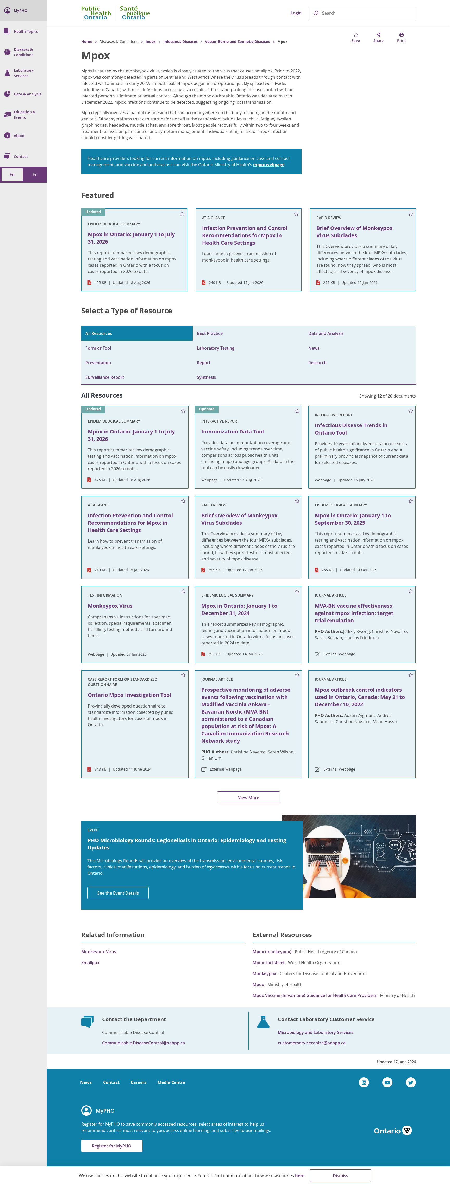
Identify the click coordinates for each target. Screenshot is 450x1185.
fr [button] (35, 174)
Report (203, 362)
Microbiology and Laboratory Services (315, 1032)
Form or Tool (98, 348)
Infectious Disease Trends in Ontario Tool (351, 429)
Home (86, 41)
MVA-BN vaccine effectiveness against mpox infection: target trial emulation (354, 613)
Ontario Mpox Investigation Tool (129, 694)
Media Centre (171, 1082)
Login (296, 13)
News (314, 348)
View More (248, 798)
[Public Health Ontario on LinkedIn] (364, 1082)
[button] (316, 13)
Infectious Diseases (180, 41)
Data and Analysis (326, 333)
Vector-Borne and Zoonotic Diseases (237, 41)
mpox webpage (268, 164)
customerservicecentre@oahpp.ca (312, 1043)
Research (317, 362)
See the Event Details (118, 893)
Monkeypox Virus (110, 605)
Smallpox (90, 962)
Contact (111, 1082)
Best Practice (210, 333)
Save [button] (356, 40)
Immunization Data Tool (232, 431)
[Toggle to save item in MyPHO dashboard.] (182, 214)
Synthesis (206, 377)
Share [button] (378, 40)
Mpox (95, 55)
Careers (138, 1082)
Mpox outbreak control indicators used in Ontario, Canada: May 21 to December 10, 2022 (360, 697)
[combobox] (363, 13)
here (299, 1175)
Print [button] (401, 40)
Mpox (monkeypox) (272, 951)
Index (151, 41)
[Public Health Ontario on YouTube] (387, 1082)
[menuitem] (23, 10)
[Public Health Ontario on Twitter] (411, 1082)
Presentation (98, 362)
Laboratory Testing (215, 348)
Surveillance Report (104, 377)
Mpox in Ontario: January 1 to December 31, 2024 (239, 609)
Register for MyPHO (112, 1146)
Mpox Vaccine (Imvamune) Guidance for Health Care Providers (315, 995)
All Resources (98, 333)
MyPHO (105, 1110)
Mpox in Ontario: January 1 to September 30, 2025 (353, 519)
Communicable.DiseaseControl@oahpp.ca (143, 1043)
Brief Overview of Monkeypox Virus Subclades (239, 519)
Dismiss (340, 1175)
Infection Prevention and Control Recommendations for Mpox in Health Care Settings (130, 522)
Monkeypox (264, 973)
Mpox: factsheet (269, 962)
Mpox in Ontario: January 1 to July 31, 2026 (131, 435)
